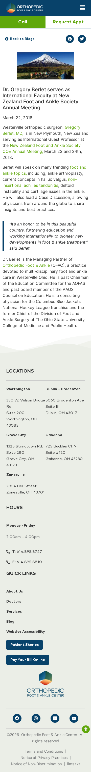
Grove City (16, 435)
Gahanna (54, 435)
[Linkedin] (55, 718)
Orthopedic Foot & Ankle (26, 265)
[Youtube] (74, 718)
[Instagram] (36, 718)
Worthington (18, 389)
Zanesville (15, 475)
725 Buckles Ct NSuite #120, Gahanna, (61, 452)
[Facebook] (70, 39)
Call (22, 22)
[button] (66, 8)
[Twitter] (82, 39)
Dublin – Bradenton (63, 389)
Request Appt (68, 22)
